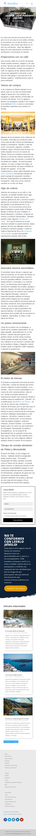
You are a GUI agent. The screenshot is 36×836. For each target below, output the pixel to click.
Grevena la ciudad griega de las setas (17, 718)
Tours (6, 795)
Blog (22, 21)
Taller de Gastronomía (10, 801)
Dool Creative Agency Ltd (17, 833)
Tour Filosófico (8, 799)
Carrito (6, 780)
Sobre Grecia (8, 756)
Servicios (7, 763)
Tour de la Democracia (10, 797)
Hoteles (7, 775)
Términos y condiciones (11, 767)
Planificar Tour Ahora (16, 588)
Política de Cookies (9, 806)
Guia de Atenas (8, 758)
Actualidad (17, 677)
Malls (14, 104)
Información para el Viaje (11, 765)
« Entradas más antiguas (11, 742)
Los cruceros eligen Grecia (13, 675)
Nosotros (7, 761)
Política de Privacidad (10, 787)
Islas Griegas (8, 792)
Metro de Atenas (23, 402)
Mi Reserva (7, 778)
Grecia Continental (22, 633)
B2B (6, 784)
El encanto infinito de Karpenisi (15, 631)
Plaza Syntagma (7, 174)
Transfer (7, 773)
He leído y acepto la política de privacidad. (16, 516)
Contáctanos (8, 804)
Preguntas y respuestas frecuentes (13, 782)
